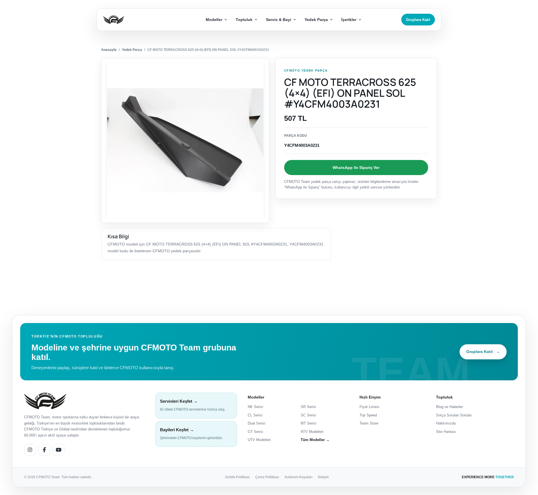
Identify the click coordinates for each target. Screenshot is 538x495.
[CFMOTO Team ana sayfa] (45, 401)
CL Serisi (255, 415)
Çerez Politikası (267, 477)
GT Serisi (255, 432)
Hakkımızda (446, 423)
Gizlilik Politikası (237, 477)
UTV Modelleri (259, 440)
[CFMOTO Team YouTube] (58, 450)
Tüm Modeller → (315, 440)
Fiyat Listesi (369, 407)
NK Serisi (255, 407)
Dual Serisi (256, 423)
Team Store (369, 423)
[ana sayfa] (134, 19)
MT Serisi (308, 423)
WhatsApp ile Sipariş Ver (356, 167)
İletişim (323, 477)
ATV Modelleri (312, 432)
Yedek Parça (132, 50)
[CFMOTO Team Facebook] (44, 450)
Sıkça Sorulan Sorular (454, 415)
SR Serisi (308, 407)
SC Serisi (308, 415)
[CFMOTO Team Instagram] (30, 450)
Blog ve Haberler (449, 407)
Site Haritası (446, 432)
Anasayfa (109, 50)
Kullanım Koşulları (298, 477)
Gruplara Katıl (418, 20)
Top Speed (368, 415)
